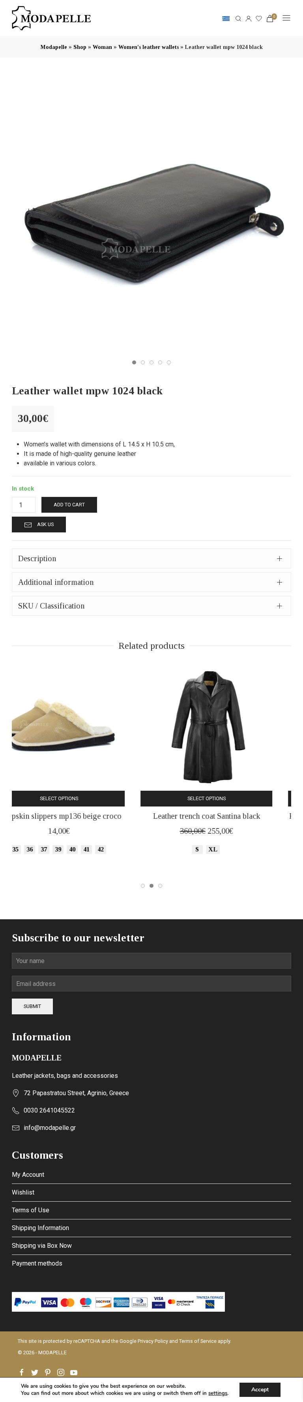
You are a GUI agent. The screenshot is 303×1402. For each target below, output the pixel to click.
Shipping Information (40, 1228)
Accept (260, 1389)
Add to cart (69, 505)
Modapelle (54, 47)
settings (217, 1393)
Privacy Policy (153, 1341)
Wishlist (23, 1192)
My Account (28, 1174)
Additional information (56, 582)
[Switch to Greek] (226, 18)
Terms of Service (198, 1341)
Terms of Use (30, 1210)
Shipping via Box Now (42, 1245)
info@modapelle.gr (50, 1127)
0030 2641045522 (49, 1110)
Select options (78, 798)
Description (37, 558)
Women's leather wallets (148, 47)
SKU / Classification (51, 605)
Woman (102, 47)
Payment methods (37, 1263)
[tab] (151, 558)
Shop (79, 47)
